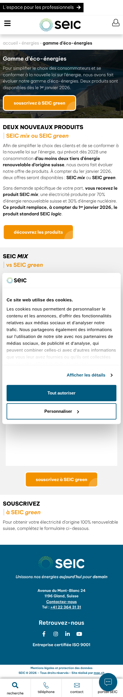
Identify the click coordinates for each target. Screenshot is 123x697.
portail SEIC (108, 692)
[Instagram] (56, 634)
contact (77, 692)
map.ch (99, 673)
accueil (10, 43)
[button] (6, 23)
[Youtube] (79, 634)
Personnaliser (58, 411)
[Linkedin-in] (67, 634)
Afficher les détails (86, 374)
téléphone (46, 692)
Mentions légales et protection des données (61, 668)
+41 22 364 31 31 (65, 607)
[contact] (77, 685)
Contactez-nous (61, 602)
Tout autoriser (61, 392)
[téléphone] (46, 685)
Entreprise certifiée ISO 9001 (61, 644)
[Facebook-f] (44, 634)
